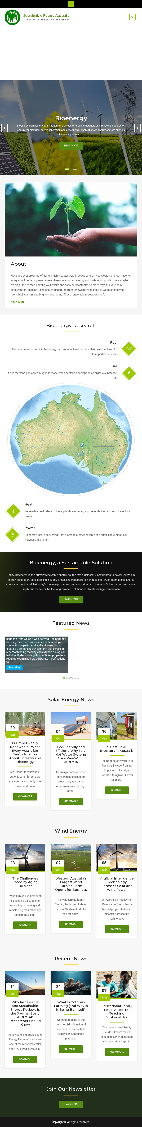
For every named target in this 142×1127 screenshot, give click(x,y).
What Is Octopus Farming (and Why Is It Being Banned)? (71, 1006)
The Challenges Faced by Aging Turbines (25, 882)
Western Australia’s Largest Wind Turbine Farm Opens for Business (71, 884)
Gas (114, 366)
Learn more (71, 599)
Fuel (113, 343)
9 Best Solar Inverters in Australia (117, 749)
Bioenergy (71, 118)
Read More (71, 145)
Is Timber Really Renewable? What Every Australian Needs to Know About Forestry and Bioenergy (25, 752)
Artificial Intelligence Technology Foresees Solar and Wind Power (117, 884)
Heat (29, 504)
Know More (18, 301)
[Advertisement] (71, 54)
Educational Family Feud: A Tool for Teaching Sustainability (116, 1011)
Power (30, 528)
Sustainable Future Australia (46, 16)
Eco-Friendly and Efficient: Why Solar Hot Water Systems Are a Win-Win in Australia (71, 754)
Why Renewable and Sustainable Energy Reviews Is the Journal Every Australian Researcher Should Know (25, 1013)
